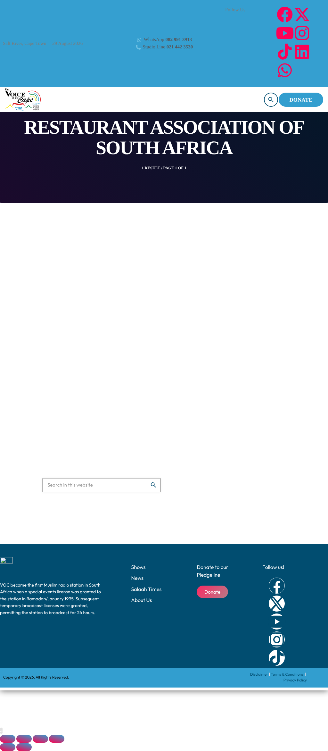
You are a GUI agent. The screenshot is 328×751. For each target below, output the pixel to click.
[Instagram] (302, 33)
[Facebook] (285, 14)
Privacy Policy (295, 680)
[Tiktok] (285, 52)
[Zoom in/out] (7, 739)
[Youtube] (285, 33)
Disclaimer (259, 674)
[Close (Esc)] (56, 739)
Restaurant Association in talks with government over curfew (151, 383)
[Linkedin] (302, 52)
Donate (301, 100)
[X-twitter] (302, 14)
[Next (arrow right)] (24, 747)
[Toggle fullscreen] (24, 739)
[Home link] (23, 99)
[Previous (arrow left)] (7, 747)
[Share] (40, 739)
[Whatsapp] (285, 70)
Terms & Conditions (287, 674)
